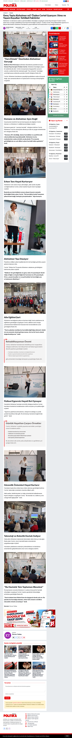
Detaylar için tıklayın (58, 115)
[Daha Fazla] (59, 28)
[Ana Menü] (68, 9)
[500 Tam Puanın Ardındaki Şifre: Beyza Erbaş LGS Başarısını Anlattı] (10, 649)
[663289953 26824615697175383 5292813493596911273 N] (25, 382)
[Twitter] (19, 637)
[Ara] (68, 5)
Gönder (7, 698)
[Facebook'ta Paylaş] (52, 28)
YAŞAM (34, 9)
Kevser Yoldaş (17, 634)
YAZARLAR (49, 9)
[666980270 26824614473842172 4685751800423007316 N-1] (25, 568)
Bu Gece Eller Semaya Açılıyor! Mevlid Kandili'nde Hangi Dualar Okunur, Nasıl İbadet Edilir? (38, 656)
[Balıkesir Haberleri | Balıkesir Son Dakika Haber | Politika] (10, 5)
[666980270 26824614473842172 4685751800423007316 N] (25, 99)
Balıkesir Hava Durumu (32, 715)
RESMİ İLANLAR (58, 9)
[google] (29, 618)
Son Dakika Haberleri (32, 724)
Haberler (5, 13)
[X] (7, 728)
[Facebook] (16, 637)
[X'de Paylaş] (54, 28)
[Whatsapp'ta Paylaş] (57, 28)
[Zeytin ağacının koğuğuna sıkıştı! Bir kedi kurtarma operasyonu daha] (24, 649)
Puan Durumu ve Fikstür (32, 721)
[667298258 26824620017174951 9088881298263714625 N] (25, 227)
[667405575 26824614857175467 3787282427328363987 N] (25, 517)
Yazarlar (64, 5)
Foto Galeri (48, 5)
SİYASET (29, 9)
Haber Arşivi (30, 726)
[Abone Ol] (67, 28)
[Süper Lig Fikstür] (67, 120)
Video (56, 5)
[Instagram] (21, 637)
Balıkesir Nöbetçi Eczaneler (33, 714)
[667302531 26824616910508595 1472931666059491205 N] (25, 298)
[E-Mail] (13, 637)
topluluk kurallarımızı (17, 702)
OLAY (39, 9)
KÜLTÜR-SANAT (21, 9)
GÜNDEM (5, 9)
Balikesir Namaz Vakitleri (32, 717)
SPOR (43, 9)
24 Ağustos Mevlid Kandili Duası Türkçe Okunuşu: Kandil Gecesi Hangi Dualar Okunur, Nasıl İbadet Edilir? (24, 673)
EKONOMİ (12, 9)
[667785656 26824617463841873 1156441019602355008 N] (25, 162)
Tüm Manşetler (30, 723)
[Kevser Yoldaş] (7, 635)
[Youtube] (24, 637)
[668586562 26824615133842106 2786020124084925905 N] (25, 466)
